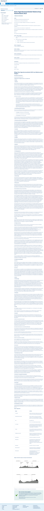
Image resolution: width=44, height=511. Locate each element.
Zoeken (7, 3)
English (3, 507)
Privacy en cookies (15, 506)
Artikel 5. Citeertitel (4, 20)
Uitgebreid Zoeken (11, 3)
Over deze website (4, 505)
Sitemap (14, 508)
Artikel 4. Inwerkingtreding (5, 19)
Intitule (2, 14)
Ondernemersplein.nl (36, 507)
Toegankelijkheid (15, 507)
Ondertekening (3, 21)
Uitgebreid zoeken (12, 5)
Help (2, 508)
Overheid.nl (2, 3)
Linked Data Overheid (25, 506)
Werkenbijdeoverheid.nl (36, 508)
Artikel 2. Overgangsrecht (5, 16)
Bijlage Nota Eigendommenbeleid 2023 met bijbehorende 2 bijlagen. (7, 23)
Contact (3, 506)
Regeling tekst (3, 10)
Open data (24, 505)
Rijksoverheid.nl (35, 506)
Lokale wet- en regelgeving (6, 5)
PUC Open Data (25, 507)
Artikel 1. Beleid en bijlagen (5, 15)
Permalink (36, 8)
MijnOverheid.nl (35, 505)
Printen (41, 8)
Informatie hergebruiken (16, 505)
